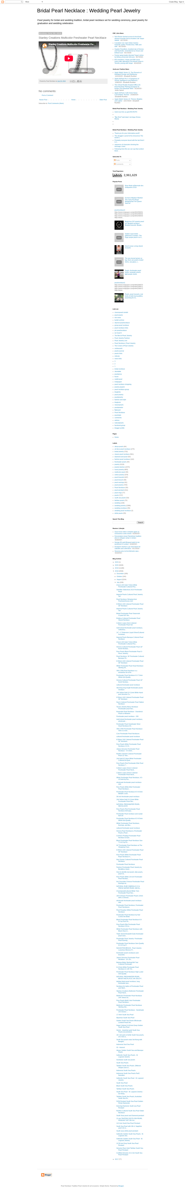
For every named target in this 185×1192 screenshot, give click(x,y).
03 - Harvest (120, 1047)
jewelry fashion (120, 467)
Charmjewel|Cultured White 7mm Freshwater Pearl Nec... (127, 892)
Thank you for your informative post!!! (127, 133)
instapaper (118, 382)
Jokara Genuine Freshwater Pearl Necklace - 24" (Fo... (127, 958)
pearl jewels (119, 315)
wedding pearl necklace (123, 511)
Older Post (103, 100)
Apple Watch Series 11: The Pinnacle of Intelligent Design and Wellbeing (128, 73)
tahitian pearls (119, 500)
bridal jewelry (119, 451)
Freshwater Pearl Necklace (125, 864)
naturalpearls (119, 423)
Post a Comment (47, 95)
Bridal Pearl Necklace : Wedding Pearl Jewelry (88, 10)
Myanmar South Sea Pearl (125, 1018)
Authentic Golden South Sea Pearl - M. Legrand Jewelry (129, 1139)
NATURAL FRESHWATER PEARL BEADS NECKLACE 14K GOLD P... (129, 977)
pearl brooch (119, 480)
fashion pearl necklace (122, 459)
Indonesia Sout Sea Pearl (125, 1044)
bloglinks (118, 392)
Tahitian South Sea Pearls (125, 1089)
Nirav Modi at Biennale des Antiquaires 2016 (134, 186)
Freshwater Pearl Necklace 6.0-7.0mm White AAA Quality (129, 676)
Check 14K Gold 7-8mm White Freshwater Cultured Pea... (126, 586)
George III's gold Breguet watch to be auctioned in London (127, 543)
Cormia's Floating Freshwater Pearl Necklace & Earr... (128, 836)
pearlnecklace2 (120, 283)
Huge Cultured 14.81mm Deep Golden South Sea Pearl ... (129, 1026)
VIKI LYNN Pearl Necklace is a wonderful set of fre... (126, 671)
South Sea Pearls (122, 1063)
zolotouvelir (118, 348)
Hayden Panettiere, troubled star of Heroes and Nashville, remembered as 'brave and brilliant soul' (129, 51)
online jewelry (119, 475)
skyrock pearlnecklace (122, 323)
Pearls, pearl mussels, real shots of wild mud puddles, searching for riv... (134, 296)
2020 (117, 565)
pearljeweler (119, 407)
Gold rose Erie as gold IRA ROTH (126, 112)
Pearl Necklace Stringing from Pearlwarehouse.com (126, 600)
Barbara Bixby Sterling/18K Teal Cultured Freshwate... (127, 963)
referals (117, 356)
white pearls (119, 513)
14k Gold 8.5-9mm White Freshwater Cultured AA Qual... (128, 759)
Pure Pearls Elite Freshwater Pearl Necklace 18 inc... (128, 925)
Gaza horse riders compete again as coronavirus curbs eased (127, 532)
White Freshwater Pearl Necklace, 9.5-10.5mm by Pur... (129, 778)
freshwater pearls (120, 462)
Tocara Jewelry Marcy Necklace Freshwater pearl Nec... (127, 707)
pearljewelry (119, 397)
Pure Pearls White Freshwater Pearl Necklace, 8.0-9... (128, 745)
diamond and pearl (121, 457)
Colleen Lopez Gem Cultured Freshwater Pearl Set (126, 624)
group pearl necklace (122, 325)
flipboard (118, 410)
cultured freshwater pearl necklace (128, 685)
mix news (118, 317)
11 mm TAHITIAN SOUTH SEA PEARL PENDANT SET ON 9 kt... (129, 1119)
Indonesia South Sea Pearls (126, 1070)
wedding (117, 503)
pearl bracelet (119, 477)
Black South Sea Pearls (124, 1086)
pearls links (118, 353)
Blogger (121, 1186)
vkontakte (118, 371)
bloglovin (118, 402)
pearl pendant (119, 490)
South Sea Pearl (122, 1083)
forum (116, 377)
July (118, 582)
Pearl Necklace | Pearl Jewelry (125, 343)
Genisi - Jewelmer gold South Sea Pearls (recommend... (128, 1031)
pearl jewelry (119, 395)
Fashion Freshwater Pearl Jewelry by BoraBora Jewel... (129, 868)
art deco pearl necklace (123, 449)
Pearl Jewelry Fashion (122, 338)
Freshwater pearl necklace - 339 (127, 716)
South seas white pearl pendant (127, 1131)
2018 (117, 571)
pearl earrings (119, 482)
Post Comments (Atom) (56, 103)
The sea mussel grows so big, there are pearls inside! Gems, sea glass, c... (134, 260)
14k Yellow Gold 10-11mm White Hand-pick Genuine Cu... (129, 693)
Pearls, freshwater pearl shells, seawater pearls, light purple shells (133, 272)
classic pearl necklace (122, 454)
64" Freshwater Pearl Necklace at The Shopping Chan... (129, 846)
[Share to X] (76, 81)
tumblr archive (119, 320)
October (119, 576)
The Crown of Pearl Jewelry (124, 346)
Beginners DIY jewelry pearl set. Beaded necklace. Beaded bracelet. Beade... (134, 223)
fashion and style (120, 400)
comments (118, 418)
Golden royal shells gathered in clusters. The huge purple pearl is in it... (133, 235)
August (119, 579)
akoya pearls (119, 446)
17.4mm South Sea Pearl (125, 1015)
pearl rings (118, 493)
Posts (118, 160)
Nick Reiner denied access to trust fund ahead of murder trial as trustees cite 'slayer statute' (129, 38)
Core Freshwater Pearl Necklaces (127, 734)
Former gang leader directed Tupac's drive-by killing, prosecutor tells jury (129, 56)
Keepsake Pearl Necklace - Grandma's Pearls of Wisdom (129, 712)
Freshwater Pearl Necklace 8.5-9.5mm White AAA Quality (129, 819)
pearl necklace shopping (123, 384)
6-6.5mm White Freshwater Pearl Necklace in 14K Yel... (127, 968)
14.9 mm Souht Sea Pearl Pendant (128, 1123)
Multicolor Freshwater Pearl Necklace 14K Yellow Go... (129, 996)
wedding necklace (121, 508)
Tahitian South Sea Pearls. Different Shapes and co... (128, 1066)
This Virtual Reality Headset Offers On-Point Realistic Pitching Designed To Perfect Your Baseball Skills (128, 86)
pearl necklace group (122, 389)
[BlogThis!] (73, 81)
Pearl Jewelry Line (121, 341)
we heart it (118, 333)
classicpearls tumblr (121, 312)
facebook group (120, 425)
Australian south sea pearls (125, 1060)
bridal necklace (120, 369)
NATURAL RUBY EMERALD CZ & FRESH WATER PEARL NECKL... (128, 887)
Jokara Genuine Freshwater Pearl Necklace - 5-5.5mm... (127, 750)
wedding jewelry (120, 505)
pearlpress (118, 374)
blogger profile (119, 428)
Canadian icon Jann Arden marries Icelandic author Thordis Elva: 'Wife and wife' (128, 44)
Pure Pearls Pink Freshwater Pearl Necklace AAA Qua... (128, 810)
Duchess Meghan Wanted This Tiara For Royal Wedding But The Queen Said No (134, 200)
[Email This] (71, 81)
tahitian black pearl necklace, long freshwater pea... (128, 982)
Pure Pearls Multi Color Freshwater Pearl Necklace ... (128, 1001)
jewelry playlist (120, 387)
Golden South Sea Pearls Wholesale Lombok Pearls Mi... (128, 1021)
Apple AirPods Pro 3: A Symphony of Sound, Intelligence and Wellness (127, 79)
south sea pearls (120, 498)
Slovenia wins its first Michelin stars (127, 551)
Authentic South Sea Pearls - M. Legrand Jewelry (127, 1056)
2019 (117, 568)
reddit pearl (118, 379)
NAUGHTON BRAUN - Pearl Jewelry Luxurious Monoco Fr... (128, 949)
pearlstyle (118, 415)
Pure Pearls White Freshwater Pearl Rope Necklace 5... (128, 855)
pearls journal (119, 351)
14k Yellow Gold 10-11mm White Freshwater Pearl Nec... (127, 800)
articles (117, 420)
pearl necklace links (121, 328)
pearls (117, 495)
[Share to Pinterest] (80, 81)
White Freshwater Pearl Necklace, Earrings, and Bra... (128, 824)
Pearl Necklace (120, 412)
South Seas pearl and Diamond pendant (130, 1115)
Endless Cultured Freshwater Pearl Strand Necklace (128, 619)
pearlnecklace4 (120, 210)
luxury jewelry (119, 469)
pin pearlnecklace (121, 330)
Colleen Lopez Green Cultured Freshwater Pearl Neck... (126, 769)
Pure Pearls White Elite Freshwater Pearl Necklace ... (128, 788)
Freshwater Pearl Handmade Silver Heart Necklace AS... (128, 725)
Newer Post (43, 100)
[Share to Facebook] (78, 81)
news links (118, 359)
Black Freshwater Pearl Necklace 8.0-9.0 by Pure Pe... (129, 920)
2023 (117, 562)
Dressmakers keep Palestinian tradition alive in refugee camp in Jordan (128, 537)
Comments (119, 164)
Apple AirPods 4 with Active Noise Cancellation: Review (126, 94)
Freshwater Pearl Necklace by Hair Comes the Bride (128, 915)
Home (73, 100)
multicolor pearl (120, 472)
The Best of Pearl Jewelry (123, 335)
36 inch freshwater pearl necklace (127, 796)
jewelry (117, 464)
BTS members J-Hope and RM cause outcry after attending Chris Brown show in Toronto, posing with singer (129, 61)
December (120, 573)
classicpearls (119, 405)
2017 (117, 1159)
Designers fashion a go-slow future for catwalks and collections (127, 547)
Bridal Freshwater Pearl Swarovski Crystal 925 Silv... (128, 614)
